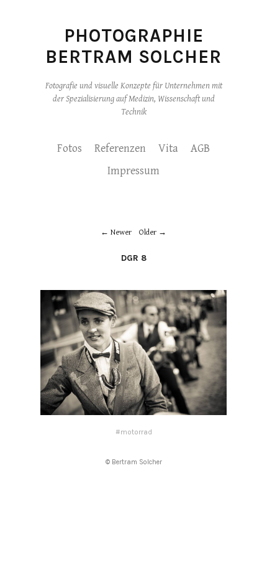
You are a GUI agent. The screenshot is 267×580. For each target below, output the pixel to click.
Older (147, 232)
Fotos (69, 148)
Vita (168, 148)
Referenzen (120, 148)
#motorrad (133, 432)
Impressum (133, 170)
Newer (121, 232)
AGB (200, 148)
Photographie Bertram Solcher (133, 46)
